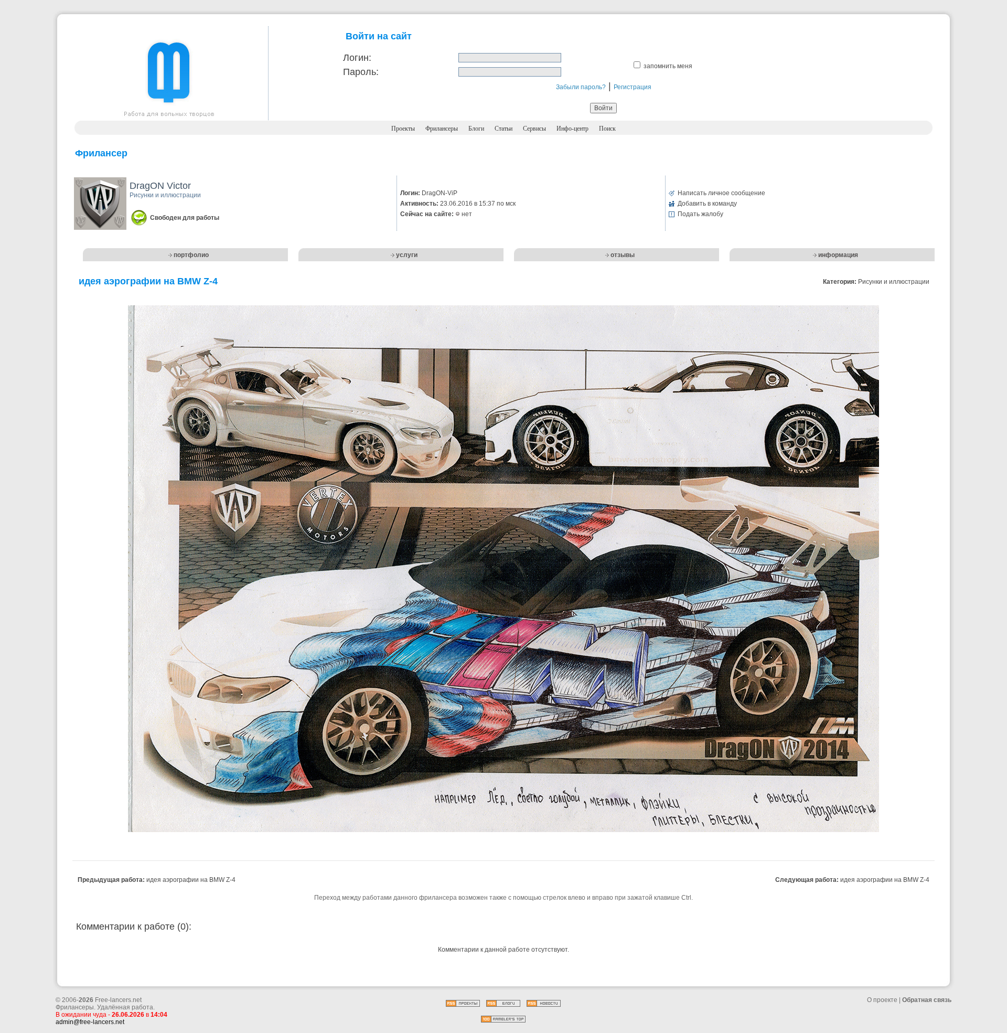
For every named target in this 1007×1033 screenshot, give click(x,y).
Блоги (476, 128)
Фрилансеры (441, 128)
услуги (406, 255)
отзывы (622, 255)
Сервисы (534, 128)
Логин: (357, 57)
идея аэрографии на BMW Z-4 (190, 879)
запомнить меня (668, 66)
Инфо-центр (572, 128)
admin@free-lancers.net (90, 1022)
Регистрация (632, 87)
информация (838, 255)
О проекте (882, 1000)
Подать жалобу (700, 214)
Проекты (403, 128)
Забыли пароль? (581, 87)
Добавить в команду (707, 203)
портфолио (191, 255)
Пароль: (361, 72)
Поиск (607, 128)
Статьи (503, 128)
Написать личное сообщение (721, 193)
